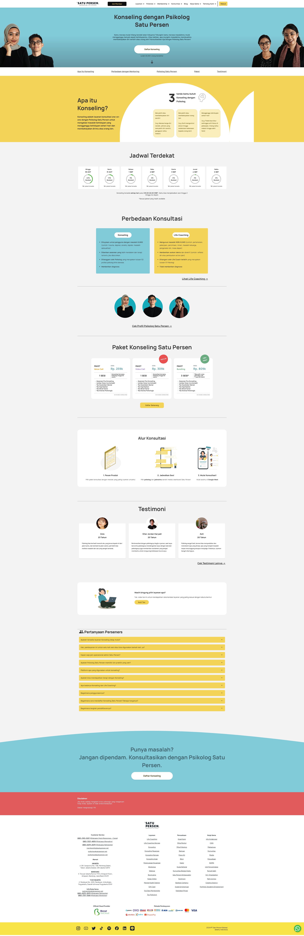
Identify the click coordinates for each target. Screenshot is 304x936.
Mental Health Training (152, 883)
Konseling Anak (152, 859)
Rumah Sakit (211, 871)
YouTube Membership (152, 891)
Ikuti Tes (141, 602)
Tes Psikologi (152, 895)
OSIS (211, 843)
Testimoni (181, 879)
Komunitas (212, 851)
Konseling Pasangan (152, 851)
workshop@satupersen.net (98, 855)
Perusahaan (212, 859)
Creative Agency (212, 883)
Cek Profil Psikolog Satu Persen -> (152, 326)
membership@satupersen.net (98, 848)
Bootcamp (152, 875)
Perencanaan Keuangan (152, 863)
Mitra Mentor (181, 843)
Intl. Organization (212, 875)
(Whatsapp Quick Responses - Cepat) (97, 838)
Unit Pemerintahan (211, 867)
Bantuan (182, 851)
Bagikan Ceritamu (181, 883)
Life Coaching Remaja (152, 843)
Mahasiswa (212, 847)
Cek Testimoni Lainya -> (211, 563)
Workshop (152, 867)
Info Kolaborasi (211, 839)
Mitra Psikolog (182, 847)
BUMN (211, 863)
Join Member (117, 4)
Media (211, 855)
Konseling (152, 847)
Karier (182, 863)
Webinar (152, 871)
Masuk (223, 4)
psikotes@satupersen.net (97, 851)
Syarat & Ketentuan (182, 887)
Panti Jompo (211, 879)
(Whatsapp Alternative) (97, 841)
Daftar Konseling (152, 49)
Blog (186, 4)
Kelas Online (152, 879)
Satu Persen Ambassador (182, 875)
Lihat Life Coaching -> (195, 278)
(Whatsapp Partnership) (97, 845)
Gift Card (152, 887)
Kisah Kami (182, 839)
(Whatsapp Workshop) (92, 895)
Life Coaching (152, 839)
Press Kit (182, 855)
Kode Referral (182, 867)
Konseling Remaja (152, 855)
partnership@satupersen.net (92, 891)
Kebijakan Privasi (182, 891)
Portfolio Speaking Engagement (211, 887)
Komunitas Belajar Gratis (182, 871)
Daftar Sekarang (152, 405)
